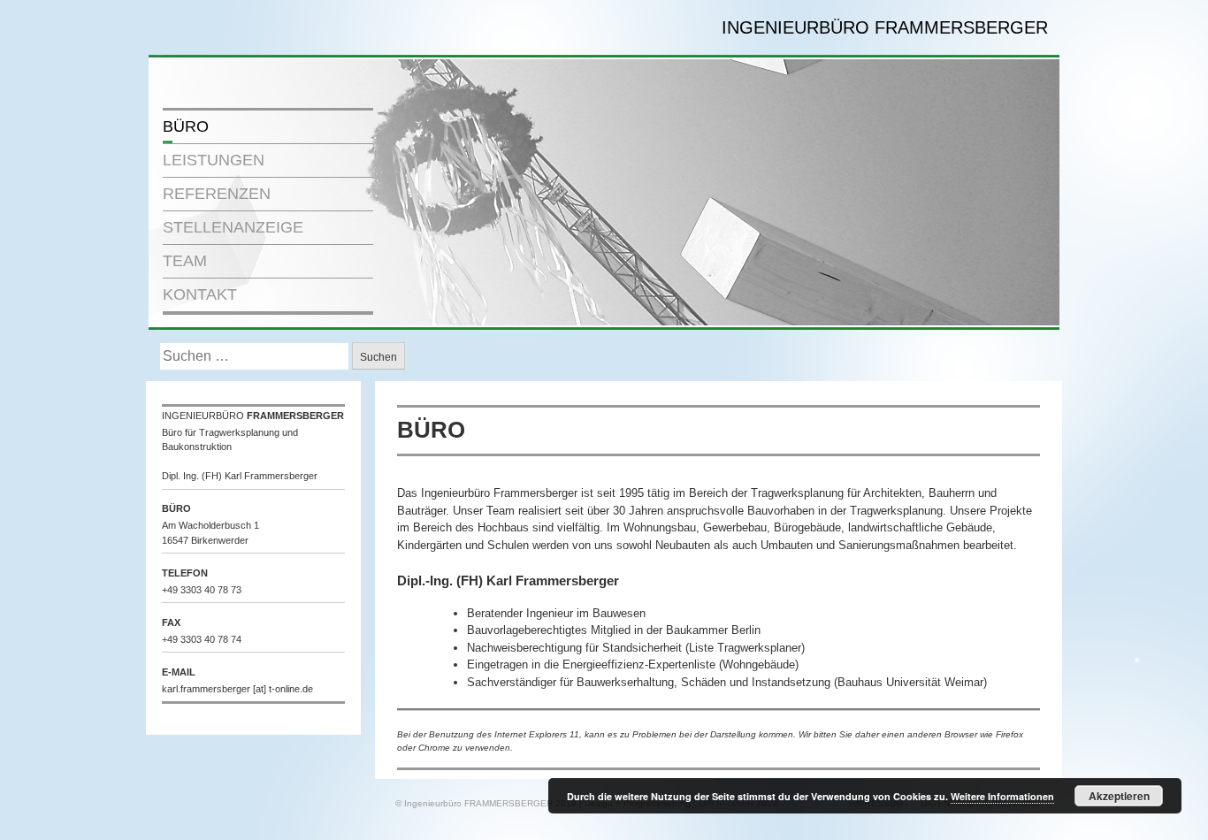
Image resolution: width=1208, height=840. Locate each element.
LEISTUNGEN (213, 160)
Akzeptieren (1119, 796)
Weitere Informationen (1002, 796)
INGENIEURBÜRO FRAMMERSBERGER (885, 27)
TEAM (185, 261)
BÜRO (186, 126)
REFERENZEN (217, 193)
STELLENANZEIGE (233, 227)
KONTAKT (200, 294)
